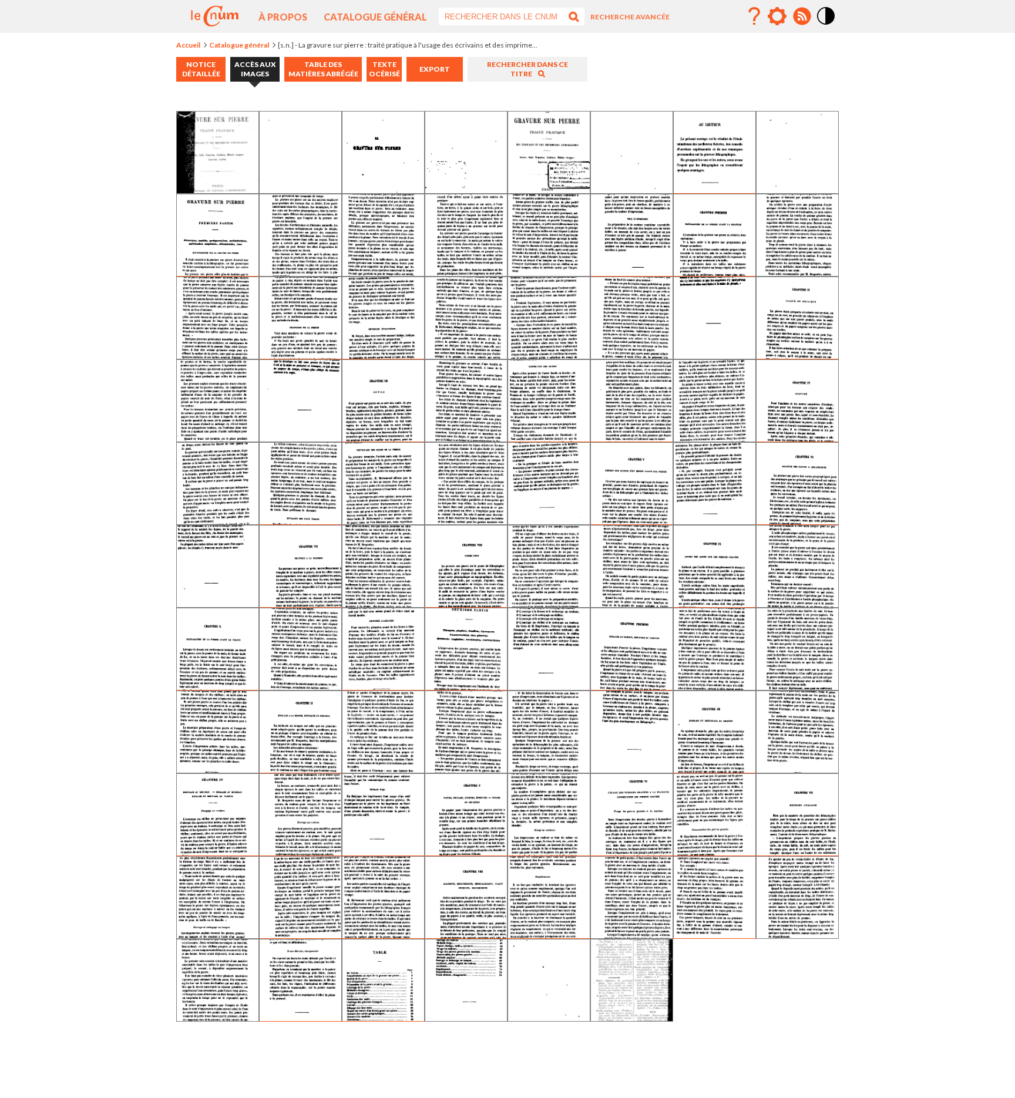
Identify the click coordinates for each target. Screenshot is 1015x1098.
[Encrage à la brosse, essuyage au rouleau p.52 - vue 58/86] (300, 768)
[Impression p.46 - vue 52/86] (466, 686)
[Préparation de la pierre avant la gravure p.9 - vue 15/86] (714, 272)
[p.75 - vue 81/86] (217, 1017)
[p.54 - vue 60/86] (466, 768)
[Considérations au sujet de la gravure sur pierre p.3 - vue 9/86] (217, 272)
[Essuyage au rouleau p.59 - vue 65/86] (217, 851)
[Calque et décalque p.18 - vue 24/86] (797, 355)
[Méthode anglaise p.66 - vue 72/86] (797, 851)
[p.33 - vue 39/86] (714, 520)
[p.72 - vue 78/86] (632, 934)
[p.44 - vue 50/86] (300, 686)
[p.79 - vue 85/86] (549, 1017)
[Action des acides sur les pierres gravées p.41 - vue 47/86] (714, 603)
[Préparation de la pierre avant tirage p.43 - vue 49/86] (217, 686)
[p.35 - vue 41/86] (217, 603)
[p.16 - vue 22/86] (632, 355)
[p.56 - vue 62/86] (632, 768)
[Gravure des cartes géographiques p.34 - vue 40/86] (797, 520)
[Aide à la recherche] (754, 16)
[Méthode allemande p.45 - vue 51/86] (383, 686)
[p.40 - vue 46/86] (632, 603)
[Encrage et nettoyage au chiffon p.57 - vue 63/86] (714, 768)
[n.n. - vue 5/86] (549, 189)
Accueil (188, 45)
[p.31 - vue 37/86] (549, 520)
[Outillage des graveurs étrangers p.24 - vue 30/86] (632, 437)
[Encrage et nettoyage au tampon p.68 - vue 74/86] (300, 934)
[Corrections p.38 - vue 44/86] (466, 603)
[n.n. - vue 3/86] (383, 189)
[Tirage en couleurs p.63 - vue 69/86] (549, 851)
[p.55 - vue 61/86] (549, 768)
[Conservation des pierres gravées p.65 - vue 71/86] (714, 851)
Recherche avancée (630, 16)
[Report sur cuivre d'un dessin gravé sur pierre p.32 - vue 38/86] (632, 520)
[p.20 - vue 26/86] (300, 437)
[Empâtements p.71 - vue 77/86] (549, 934)
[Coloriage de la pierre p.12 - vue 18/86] (300, 355)
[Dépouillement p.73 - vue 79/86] (714, 934)
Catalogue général (375, 16)
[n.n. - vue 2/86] (300, 189)
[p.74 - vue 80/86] (797, 934)
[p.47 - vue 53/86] (549, 686)
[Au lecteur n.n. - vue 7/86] (714, 189)
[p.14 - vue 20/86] (466, 355)
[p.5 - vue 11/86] (383, 272)
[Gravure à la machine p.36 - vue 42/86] (300, 603)
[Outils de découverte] (777, 16)
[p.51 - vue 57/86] (217, 768)
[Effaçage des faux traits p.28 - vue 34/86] (300, 520)
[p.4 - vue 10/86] (300, 272)
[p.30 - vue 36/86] (466, 520)
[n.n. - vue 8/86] (797, 189)
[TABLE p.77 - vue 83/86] (383, 1017)
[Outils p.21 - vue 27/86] (383, 437)
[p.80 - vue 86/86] (632, 1017)
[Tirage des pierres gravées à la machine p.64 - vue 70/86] (632, 851)
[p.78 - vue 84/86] (466, 1017)
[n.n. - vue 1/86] (217, 189)
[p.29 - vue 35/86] (383, 520)
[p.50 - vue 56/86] (797, 686)
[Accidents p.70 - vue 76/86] (466, 934)
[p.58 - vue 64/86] (797, 768)
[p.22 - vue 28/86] (466, 437)
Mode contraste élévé (826, 25)
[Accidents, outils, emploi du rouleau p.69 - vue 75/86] (383, 934)
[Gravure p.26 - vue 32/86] (797, 437)
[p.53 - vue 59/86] (383, 768)
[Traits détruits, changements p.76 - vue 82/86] (300, 1017)
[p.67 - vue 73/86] (217, 934)
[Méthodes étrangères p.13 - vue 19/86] (383, 355)
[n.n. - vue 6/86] (632, 189)
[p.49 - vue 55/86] (714, 686)
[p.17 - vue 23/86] (714, 355)
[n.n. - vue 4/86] (466, 189)
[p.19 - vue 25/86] (217, 437)
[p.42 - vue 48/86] (797, 603)
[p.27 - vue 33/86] (217, 520)
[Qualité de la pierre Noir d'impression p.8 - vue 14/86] (632, 272)
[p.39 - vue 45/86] (549, 603)
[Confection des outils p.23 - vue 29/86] (549, 437)
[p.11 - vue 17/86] (217, 355)
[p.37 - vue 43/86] (383, 603)
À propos (282, 16)
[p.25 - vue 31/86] (714, 437)
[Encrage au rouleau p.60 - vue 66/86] (300, 851)
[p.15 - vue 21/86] (549, 355)
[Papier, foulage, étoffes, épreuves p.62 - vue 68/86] (466, 851)
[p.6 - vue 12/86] (466, 272)
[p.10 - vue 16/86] (797, 272)
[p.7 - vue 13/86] (549, 272)
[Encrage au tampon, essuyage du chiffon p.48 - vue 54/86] (632, 686)
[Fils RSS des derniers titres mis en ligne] (801, 16)
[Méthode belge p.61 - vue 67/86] (383, 851)
